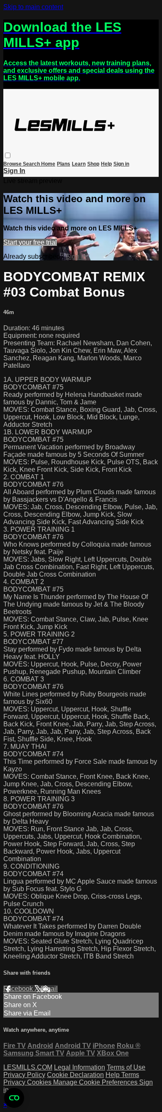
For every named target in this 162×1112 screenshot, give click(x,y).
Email (49, 988)
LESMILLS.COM (27, 1067)
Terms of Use (126, 1067)
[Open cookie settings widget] (14, 1098)
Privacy (15, 1082)
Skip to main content (33, 6)
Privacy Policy (24, 1074)
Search (32, 164)
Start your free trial (30, 242)
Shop (93, 164)
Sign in (121, 164)
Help (106, 164)
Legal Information (79, 1067)
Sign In (14, 170)
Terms (130, 1074)
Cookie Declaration (75, 1074)
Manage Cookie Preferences (96, 1082)
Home (48, 164)
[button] (7, 155)
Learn (79, 164)
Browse (13, 164)
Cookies (40, 1082)
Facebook (18, 988)
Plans (63, 164)
